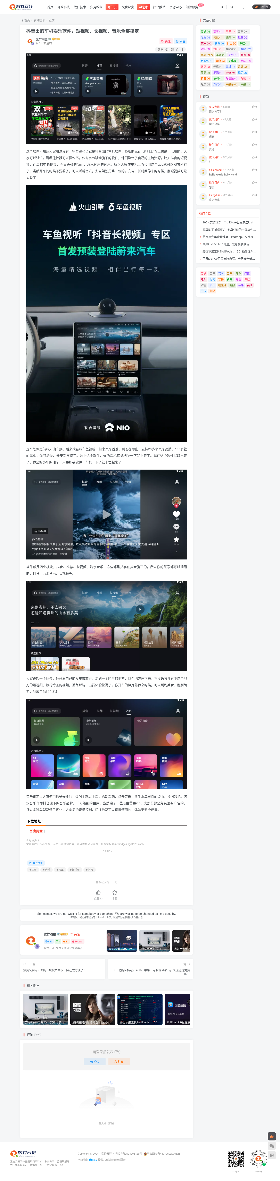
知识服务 (194, 6)
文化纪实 (128, 7)
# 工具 (33, 869)
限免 (205, 37)
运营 (242, 37)
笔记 (217, 72)
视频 (246, 49)
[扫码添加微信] (272, 1146)
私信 (182, 41)
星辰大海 (214, 107)
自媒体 (207, 60)
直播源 (231, 84)
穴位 (230, 72)
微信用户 (214, 119)
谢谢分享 (214, 124)
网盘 (205, 66)
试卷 (205, 49)
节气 (233, 55)
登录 (97, 1062)
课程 (243, 43)
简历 (205, 72)
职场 (220, 60)
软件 (206, 43)
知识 (217, 84)
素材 (230, 66)
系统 (243, 66)
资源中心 (176, 7)
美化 (232, 60)
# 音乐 (46, 869)
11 (67, 941)
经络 (217, 66)
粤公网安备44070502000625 (163, 1153)
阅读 (217, 37)
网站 (246, 60)
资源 (219, 43)
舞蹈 (245, 55)
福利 (217, 78)
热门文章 (205, 213)
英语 (220, 55)
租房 (242, 72)
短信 (205, 84)
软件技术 (80, 7)
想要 (211, 136)
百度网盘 (36, 831)
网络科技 (63, 7)
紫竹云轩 (106, 1153)
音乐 (243, 31)
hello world (223, 174)
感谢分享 (214, 200)
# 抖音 (89, 869)
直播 (245, 84)
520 (50, 941)
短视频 (231, 78)
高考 (217, 31)
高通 (205, 31)
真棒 (211, 149)
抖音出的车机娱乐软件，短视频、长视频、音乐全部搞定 (82, 30)
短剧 (245, 78)
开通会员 (263, 7)
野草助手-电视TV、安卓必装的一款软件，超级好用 (235, 230)
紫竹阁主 (42, 39)
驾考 (230, 31)
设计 (217, 49)
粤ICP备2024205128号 (128, 1153)
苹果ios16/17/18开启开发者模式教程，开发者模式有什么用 (240, 244)
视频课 (231, 49)
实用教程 (96, 7)
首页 (50, 7)
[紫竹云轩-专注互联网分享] (23, 1153)
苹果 (207, 55)
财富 (231, 43)
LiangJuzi (214, 195)
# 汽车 (60, 869)
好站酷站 (159, 7)
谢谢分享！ (215, 111)
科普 (205, 78)
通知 (230, 37)
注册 (121, 1062)
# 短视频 (75, 869)
